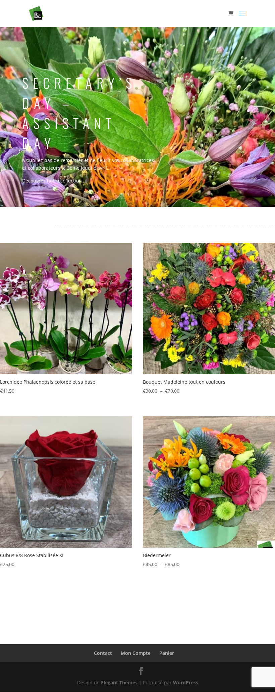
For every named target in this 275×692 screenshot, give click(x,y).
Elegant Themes (119, 682)
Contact (103, 653)
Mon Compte (136, 653)
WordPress (185, 682)
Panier (166, 653)
